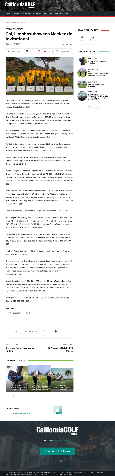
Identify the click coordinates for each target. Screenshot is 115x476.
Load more (92, 106)
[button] (106, 13)
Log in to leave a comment (18, 413)
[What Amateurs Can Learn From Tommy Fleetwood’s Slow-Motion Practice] (39, 378)
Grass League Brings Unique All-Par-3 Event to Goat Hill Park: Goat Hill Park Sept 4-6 (98, 97)
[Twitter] (61, 461)
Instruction (39, 383)
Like (82, 37)
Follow (93, 37)
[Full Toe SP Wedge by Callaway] (62, 378)
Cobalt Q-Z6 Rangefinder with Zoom (16, 389)
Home (8, 22)
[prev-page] (7, 396)
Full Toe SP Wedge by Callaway (62, 389)
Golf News (92, 92)
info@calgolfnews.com (62, 440)
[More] (56, 331)
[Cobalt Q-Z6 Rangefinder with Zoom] (17, 378)
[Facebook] (54, 461)
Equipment (16, 385)
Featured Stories (18, 22)
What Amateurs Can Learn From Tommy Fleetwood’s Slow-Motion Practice (39, 388)
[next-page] (12, 396)
